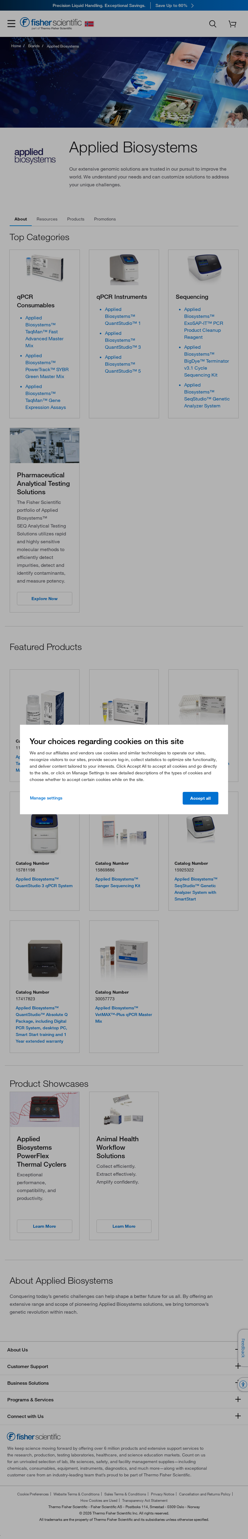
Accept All (200, 798)
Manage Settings (46, 798)
